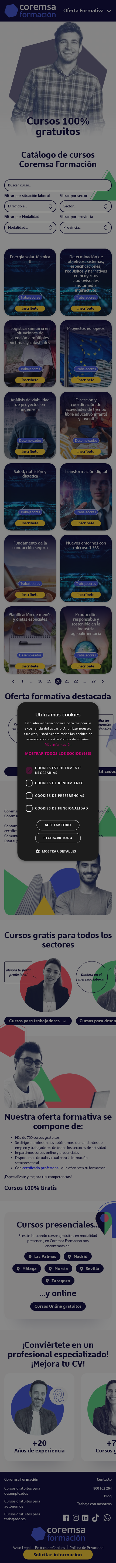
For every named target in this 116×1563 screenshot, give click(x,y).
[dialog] (58, 781)
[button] (58, 756)
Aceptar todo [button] (58, 825)
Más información (58, 744)
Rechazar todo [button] (57, 838)
